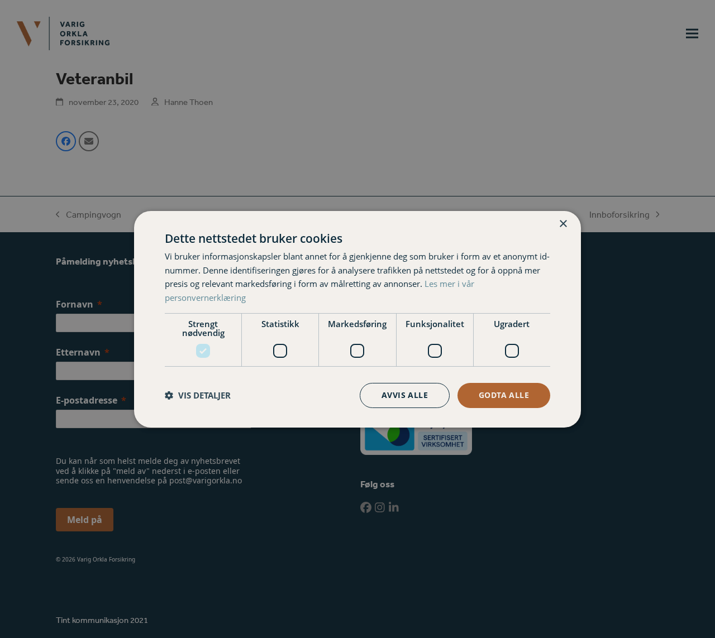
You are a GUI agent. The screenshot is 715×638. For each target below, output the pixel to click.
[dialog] (357, 318)
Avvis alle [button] (405, 395)
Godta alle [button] (504, 395)
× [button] (563, 223)
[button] (198, 395)
